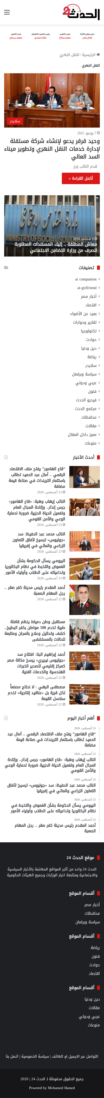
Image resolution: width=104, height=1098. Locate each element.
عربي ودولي (86, 383)
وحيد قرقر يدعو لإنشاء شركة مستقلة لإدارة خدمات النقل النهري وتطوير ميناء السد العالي (52, 149)
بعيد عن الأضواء (83, 314)
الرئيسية (89, 54)
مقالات (91, 426)
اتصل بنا (12, 1056)
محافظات (89, 417)
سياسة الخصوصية (35, 1056)
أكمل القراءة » (81, 178)
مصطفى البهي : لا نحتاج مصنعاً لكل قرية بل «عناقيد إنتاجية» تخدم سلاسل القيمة (36, 692)
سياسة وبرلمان (84, 374)
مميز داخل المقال (82, 435)
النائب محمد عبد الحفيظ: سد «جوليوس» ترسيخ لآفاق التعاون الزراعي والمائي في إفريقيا (38, 540)
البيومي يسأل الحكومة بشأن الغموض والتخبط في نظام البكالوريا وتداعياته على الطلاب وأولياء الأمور (35, 566)
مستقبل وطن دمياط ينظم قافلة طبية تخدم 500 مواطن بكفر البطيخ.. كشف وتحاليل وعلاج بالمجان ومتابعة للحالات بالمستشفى (34, 630)
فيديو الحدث (86, 400)
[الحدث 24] (81, 12)
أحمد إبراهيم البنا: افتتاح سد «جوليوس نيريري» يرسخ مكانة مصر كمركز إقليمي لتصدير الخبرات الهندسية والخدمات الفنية (36, 663)
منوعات (91, 443)
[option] (52, 226)
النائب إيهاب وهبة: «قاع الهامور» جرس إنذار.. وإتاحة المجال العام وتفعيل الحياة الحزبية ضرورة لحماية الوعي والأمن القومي (36, 510)
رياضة (92, 357)
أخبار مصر (89, 296)
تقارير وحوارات (85, 322)
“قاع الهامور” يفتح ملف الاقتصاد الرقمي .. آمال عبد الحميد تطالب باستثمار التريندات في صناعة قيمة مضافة (37, 477)
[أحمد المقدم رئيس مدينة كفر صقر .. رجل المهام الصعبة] (84, 600)
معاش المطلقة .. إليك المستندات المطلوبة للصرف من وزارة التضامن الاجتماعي (55, 247)
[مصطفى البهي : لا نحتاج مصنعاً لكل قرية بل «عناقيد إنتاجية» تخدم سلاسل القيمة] (84, 694)
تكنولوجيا (89, 331)
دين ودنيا (89, 348)
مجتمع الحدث (86, 409)
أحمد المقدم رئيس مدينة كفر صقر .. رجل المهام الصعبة (34, 590)
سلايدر (91, 366)
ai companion (86, 279)
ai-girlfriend (87, 288)
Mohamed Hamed (61, 1087)
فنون (92, 391)
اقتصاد (91, 305)
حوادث (91, 340)
